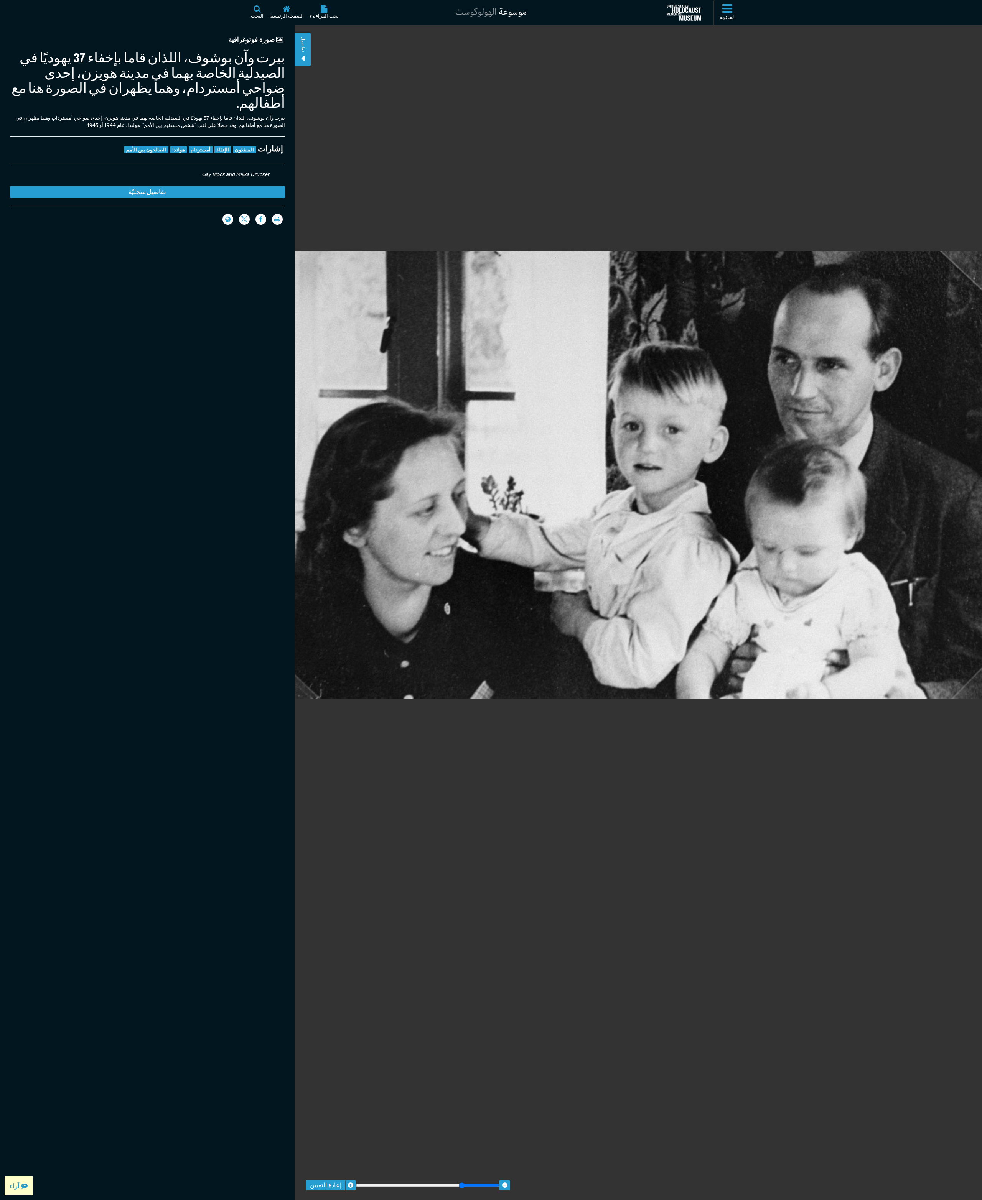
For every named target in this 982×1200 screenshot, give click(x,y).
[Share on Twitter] (244, 219)
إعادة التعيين (325, 1185)
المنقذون (244, 150)
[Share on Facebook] (260, 219)
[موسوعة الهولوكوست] (490, 13)
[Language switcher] (227, 219)
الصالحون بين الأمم (146, 150)
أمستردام (201, 150)
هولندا (178, 150)
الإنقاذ (222, 150)
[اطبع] (277, 219)
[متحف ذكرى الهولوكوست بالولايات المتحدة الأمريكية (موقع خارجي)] (684, 12)
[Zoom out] (504, 1185)
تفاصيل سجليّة (147, 192)
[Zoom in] (350, 1185)
